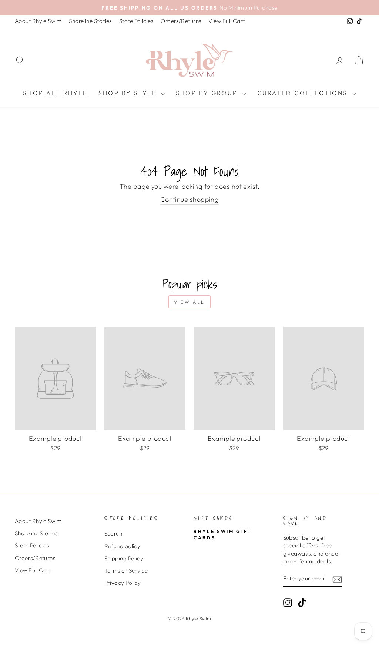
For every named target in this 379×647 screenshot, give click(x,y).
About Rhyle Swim (38, 20)
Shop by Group (208, 93)
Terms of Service (126, 570)
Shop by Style (128, 93)
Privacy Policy (122, 582)
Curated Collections (304, 93)
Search (113, 533)
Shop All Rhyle (55, 93)
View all (189, 302)
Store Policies (136, 20)
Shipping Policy (124, 558)
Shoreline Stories (90, 20)
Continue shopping (189, 199)
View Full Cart (226, 20)
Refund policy (122, 546)
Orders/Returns (181, 20)
